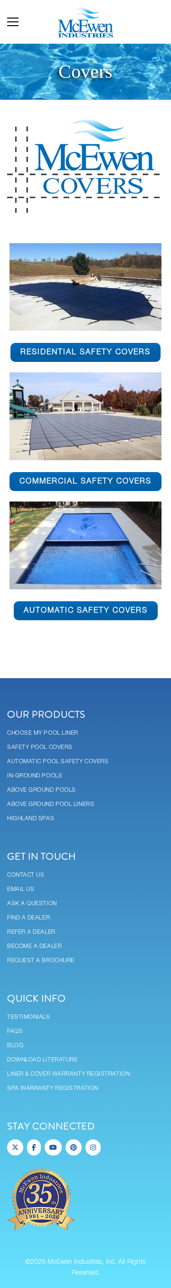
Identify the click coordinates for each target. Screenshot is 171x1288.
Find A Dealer (28, 917)
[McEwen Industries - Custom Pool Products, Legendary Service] (85, 22)
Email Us (20, 889)
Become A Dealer (34, 946)
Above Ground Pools (41, 790)
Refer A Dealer (31, 932)
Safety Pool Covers (40, 747)
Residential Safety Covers (85, 352)
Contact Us (26, 875)
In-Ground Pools (34, 775)
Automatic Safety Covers (86, 610)
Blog (15, 1045)
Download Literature (42, 1059)
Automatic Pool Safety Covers (57, 761)
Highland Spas (30, 818)
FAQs (14, 1031)
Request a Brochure (41, 960)
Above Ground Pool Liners (50, 804)
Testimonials (28, 1017)
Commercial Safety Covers (85, 481)
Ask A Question (32, 903)
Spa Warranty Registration (52, 1088)
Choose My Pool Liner (42, 733)
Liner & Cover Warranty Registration (68, 1074)
